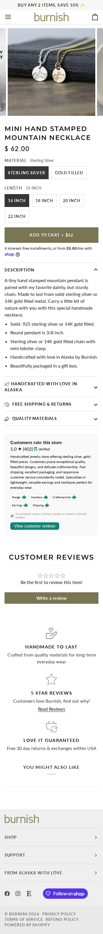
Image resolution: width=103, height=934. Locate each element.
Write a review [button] (51, 598)
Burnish (18, 914)
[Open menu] (13, 17)
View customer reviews (34, 525)
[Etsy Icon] (28, 893)
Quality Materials (34, 418)
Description (19, 269)
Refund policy (62, 919)
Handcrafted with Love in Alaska (41, 386)
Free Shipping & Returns (41, 404)
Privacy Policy (59, 914)
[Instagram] (18, 893)
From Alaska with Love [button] (34, 872)
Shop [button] (11, 837)
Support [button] (15, 855)
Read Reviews (51, 709)
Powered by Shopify (27, 925)
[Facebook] (7, 893)
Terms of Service (24, 919)
